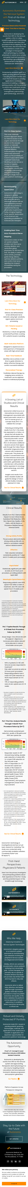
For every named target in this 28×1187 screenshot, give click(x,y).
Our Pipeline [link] (12, 1079)
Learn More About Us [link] (12, 68)
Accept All (14, 1183)
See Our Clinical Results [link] (12, 488)
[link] (2, 29)
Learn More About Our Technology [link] (12, 120)
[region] (14, 1177)
